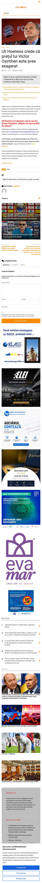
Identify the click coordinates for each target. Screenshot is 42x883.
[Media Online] (21, 7)
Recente (4, 669)
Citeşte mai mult (7, 163)
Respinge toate (21, 878)
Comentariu (6, 282)
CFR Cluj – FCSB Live (8, 754)
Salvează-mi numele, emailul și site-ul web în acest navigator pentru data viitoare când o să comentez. (18, 315)
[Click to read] (21, 230)
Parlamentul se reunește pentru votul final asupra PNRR (20, 781)
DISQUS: (22, 264)
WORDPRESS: (6, 265)
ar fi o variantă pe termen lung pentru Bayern (21, 132)
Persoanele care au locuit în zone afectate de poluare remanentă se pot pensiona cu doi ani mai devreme (31, 250)
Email (24, 299)
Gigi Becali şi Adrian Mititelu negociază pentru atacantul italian (10, 248)
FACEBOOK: (15, 264)
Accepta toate (21, 867)
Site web (4, 307)
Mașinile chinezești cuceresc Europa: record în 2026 (19, 726)
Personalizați (21, 873)
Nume (4, 299)
